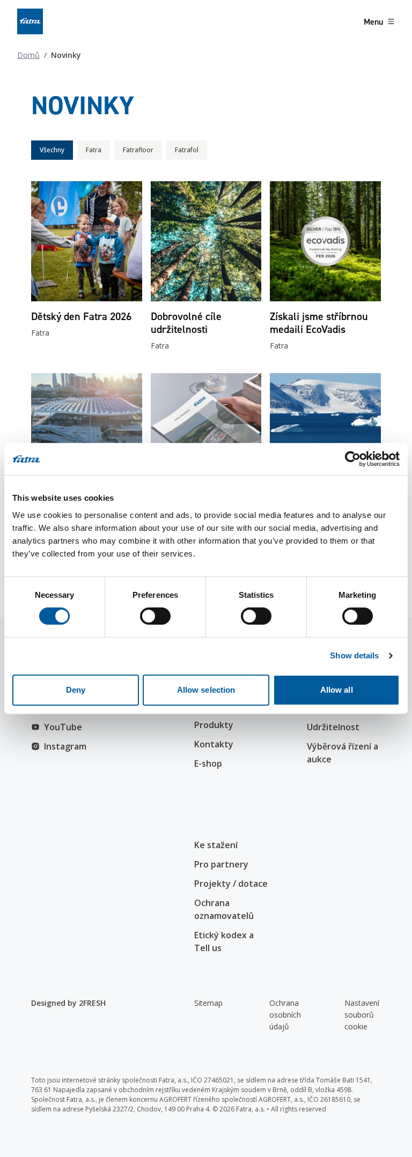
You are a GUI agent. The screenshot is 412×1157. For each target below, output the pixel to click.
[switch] (155, 616)
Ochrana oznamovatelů (224, 909)
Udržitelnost (333, 727)
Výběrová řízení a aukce (342, 752)
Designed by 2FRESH (68, 1003)
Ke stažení (216, 845)
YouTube (63, 727)
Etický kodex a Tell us (224, 941)
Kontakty (213, 744)
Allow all (336, 689)
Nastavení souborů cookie (361, 1015)
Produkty (213, 725)
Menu (373, 21)
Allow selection (206, 689)
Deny (75, 689)
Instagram (65, 746)
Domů (28, 55)
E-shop (208, 763)
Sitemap (208, 1003)
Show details (354, 655)
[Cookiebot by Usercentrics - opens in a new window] (353, 459)
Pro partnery (221, 864)
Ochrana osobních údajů (285, 1015)
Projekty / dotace (231, 883)
